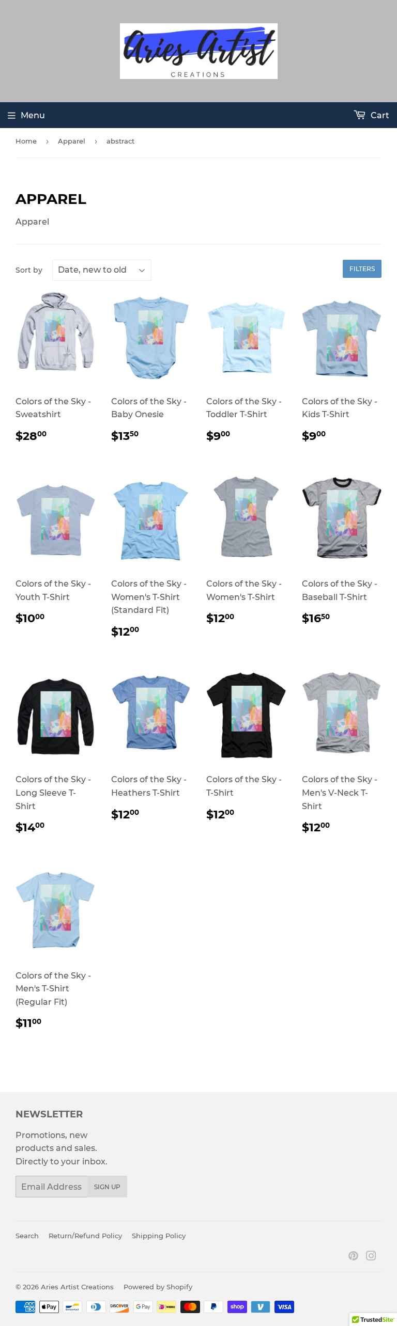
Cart (379, 115)
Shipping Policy (159, 1236)
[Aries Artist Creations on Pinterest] (353, 1257)
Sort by (29, 270)
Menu (33, 115)
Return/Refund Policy (85, 1236)
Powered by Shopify (158, 1287)
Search (27, 1236)
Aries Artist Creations (77, 1287)
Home (26, 141)
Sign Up (107, 1187)
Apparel (71, 141)
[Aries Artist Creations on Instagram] (371, 1257)
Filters (362, 269)
